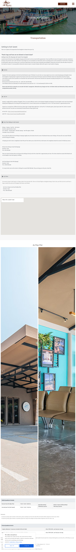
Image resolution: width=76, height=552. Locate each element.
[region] (19, 540)
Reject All (12, 545)
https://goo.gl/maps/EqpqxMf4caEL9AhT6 (16, 114)
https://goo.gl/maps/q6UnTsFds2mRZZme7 (17, 111)
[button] (2, 371)
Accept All (26, 545)
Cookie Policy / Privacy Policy (15, 542)
